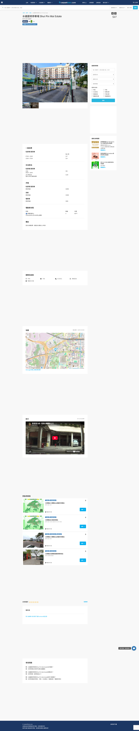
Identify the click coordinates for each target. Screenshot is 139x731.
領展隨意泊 (108, 96)
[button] (134, 648)
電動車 (49, 2)
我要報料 (86, 601)
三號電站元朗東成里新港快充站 (54, 553)
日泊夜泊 (95, 92)
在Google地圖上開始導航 (32, 370)
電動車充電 (96, 96)
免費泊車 (107, 92)
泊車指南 (98, 2)
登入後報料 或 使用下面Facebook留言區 (36, 616)
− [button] (27, 337)
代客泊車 (107, 94)
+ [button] (27, 335)
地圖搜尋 (32, 2)
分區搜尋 (41, 2)
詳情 (82, 509)
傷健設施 (95, 94)
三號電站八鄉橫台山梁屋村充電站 (54, 503)
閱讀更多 (103, 150)
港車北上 (84, 2)
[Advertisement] (69, 45)
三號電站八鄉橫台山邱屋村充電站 (54, 537)
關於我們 (105, 2)
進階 (130, 7)
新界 (27, 12)
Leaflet (70, 368)
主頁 (27, 2)
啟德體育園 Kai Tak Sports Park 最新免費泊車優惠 (107, 142)
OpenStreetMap (76, 368)
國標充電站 (59, 534)
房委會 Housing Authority (29, 24)
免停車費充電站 (53, 500)
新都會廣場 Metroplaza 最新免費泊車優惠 (107, 154)
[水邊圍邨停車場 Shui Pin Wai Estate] (55, 349)
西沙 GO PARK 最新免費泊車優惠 (107, 162)
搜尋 (135, 7)
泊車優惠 (91, 2)
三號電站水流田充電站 (51, 520)
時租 (94, 90)
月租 (106, 90)
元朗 (30, 12)
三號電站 (47, 500)
